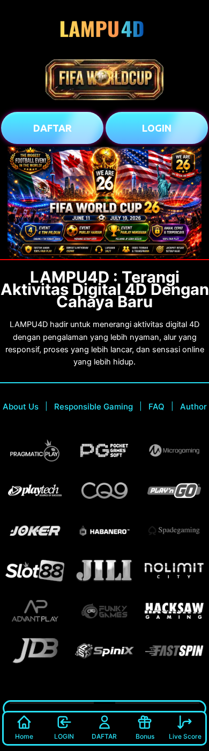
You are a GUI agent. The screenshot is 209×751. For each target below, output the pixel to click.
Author (193, 406)
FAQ (156, 406)
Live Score (185, 736)
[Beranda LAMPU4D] (104, 29)
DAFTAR (104, 736)
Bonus (145, 736)
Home (24, 736)
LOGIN (64, 736)
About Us (21, 406)
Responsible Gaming (93, 406)
